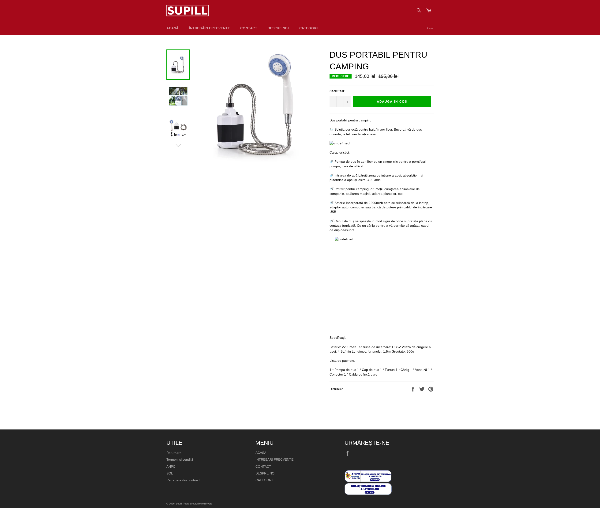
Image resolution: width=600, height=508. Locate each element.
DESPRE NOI (278, 28)
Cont (430, 28)
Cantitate (337, 91)
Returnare (173, 453)
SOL (169, 473)
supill (179, 503)
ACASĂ (172, 28)
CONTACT (248, 28)
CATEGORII (309, 28)
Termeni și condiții (179, 459)
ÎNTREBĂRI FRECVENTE (209, 28)
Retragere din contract (183, 480)
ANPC (170, 466)
